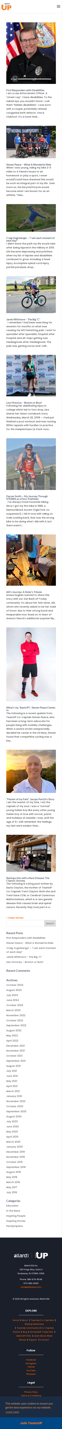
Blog (25, 1331)
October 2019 (14, 1162)
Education (12, 1205)
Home (16, 1320)
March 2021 (13, 1091)
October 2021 (14, 1055)
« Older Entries (14, 917)
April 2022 (12, 1040)
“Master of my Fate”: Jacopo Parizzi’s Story (30, 799)
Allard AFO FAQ (23, 1335)
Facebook (31, 1359)
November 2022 (15, 1015)
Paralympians (14, 1226)
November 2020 (15, 1101)
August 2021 (13, 1066)
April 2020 (12, 1136)
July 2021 (11, 1071)
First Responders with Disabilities (25, 90)
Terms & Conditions (31, 1395)
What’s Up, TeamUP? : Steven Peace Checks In (30, 709)
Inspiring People (15, 1216)
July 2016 (11, 1192)
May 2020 (12, 1131)
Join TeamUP (31, 1423)
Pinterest (31, 1374)
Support (33, 1339)
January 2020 (14, 1146)
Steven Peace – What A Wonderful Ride (28, 164)
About (24, 1320)
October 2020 (14, 1106)
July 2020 (12, 1121)
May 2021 (11, 1081)
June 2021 (12, 1076)
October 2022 (14, 1020)
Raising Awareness (34, 1324)
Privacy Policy (31, 1392)
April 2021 (12, 1086)
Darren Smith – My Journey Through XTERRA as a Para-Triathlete (27, 497)
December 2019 (15, 1151)
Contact (44, 1339)
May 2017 (11, 1187)
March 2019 (13, 1182)
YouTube (31, 1370)
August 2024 (14, 990)
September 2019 (16, 1167)
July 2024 (12, 995)
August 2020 (13, 1116)
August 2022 (13, 1030)
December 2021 (15, 1045)
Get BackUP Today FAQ (41, 1331)
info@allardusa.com (31, 1287)
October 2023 (14, 1005)
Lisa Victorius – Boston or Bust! (24, 402)
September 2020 (16, 1111)
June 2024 (12, 1000)
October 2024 (14, 985)
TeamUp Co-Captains (42, 1320)
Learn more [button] (12, 1412)
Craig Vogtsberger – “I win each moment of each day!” (30, 239)
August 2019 (13, 1172)
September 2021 (16, 1061)
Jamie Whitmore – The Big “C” (23, 319)
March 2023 (13, 1010)
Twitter (31, 1366)
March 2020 (13, 1141)
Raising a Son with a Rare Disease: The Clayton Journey (27, 879)
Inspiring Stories (15, 1221)
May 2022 (12, 1035)
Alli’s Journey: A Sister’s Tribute (24, 591)
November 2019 (15, 1157)
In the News (13, 1210)
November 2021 (15, 1050)
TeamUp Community (28, 1328)
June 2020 (12, 1126)
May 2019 (11, 1177)
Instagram (31, 1363)
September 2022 (16, 1025)
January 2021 (14, 1096)
